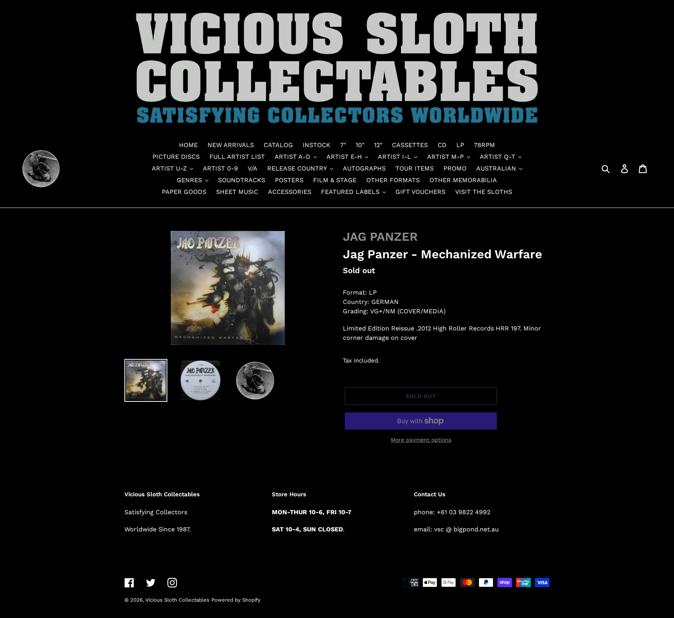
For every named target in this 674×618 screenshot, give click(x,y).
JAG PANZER (380, 236)
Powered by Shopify (236, 600)
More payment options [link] (421, 440)
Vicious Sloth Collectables (177, 600)
